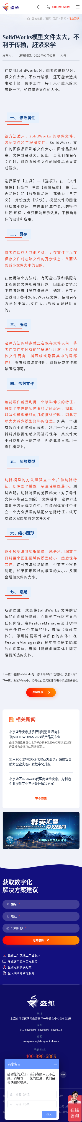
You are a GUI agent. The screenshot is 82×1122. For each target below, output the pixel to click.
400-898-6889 (61, 7)
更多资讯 (41, 798)
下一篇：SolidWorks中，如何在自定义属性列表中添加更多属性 (40, 680)
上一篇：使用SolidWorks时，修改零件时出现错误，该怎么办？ (40, 674)
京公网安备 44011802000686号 (61, 1111)
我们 (56, 18)
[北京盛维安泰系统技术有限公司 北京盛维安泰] (12, 6)
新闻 (63, 18)
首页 (48, 18)
